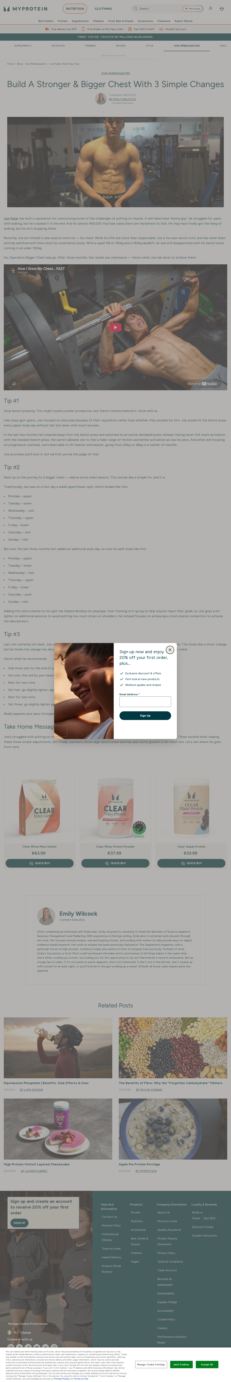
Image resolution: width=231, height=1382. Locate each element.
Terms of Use (81, 1378)
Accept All (207, 1364)
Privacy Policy (61, 1378)
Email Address (129, 694)
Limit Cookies (181, 1364)
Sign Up (145, 715)
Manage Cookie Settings (151, 1364)
